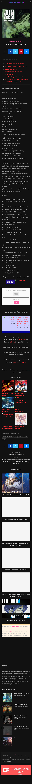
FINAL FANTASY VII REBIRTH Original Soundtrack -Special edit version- (22, 728)
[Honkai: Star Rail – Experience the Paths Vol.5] (16, 483)
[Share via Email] (26, 51)
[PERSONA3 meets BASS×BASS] (16, 608)
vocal (25, 436)
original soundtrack (7, 436)
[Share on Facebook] (10, 51)
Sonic (20, 436)
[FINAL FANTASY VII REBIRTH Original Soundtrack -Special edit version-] (7, 730)
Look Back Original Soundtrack (14, 77)
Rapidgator (22, 339)
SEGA (16, 436)
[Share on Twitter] (15, 51)
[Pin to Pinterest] (21, 51)
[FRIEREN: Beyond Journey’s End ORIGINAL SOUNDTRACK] (7, 697)
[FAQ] (7, 741)
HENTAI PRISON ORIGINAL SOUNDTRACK (16, 519)
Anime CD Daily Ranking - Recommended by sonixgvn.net (18, 332)
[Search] (30, 2)
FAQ (14, 737)
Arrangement (6, 433)
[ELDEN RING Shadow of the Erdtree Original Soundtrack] (7, 708)
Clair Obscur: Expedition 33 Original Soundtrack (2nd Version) (20, 717)
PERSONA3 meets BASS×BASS (16, 621)
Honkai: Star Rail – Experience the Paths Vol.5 (16, 495)
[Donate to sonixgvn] (16, 770)
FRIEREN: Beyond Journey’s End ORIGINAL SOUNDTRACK (21, 694)
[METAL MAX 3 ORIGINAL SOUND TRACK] (16, 558)
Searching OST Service (19, 362)
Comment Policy (15, 626)
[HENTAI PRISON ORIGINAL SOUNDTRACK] (16, 507)
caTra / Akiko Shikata (11, 69)
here (28, 370)
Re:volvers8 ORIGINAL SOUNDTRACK (16, 66)
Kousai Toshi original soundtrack (15, 63)
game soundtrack (15, 433)
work (4, 439)
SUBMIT (16, 302)
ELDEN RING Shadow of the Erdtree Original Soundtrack (21, 705)
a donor (12, 342)
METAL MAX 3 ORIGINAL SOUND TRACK (16, 570)
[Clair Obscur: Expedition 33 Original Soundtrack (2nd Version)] (7, 719)
